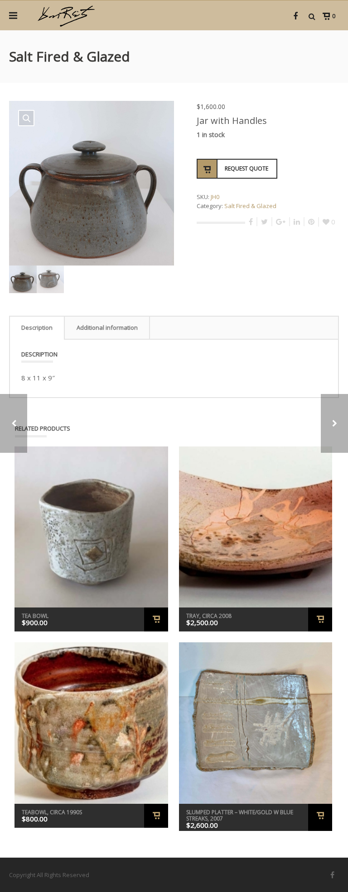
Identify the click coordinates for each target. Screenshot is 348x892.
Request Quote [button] (156, 619)
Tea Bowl (35, 616)
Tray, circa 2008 (209, 616)
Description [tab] (37, 327)
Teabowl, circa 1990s (52, 812)
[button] (26, 118)
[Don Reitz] (65, 15)
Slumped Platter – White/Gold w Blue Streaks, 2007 (239, 815)
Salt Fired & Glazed (250, 206)
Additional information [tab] (107, 327)
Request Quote (246, 168)
